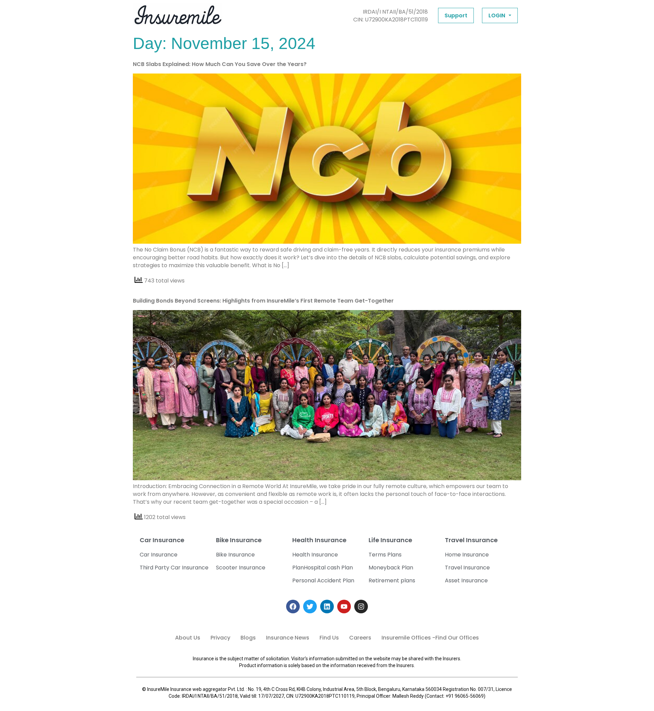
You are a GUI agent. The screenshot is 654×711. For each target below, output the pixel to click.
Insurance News (287, 638)
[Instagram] (361, 606)
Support (456, 15)
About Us (187, 638)
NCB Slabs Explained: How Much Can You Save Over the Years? (220, 64)
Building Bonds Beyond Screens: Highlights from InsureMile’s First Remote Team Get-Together (263, 301)
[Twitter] (310, 606)
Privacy (220, 638)
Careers (360, 638)
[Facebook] (293, 606)
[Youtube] (344, 606)
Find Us (329, 638)
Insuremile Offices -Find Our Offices (430, 638)
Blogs (248, 638)
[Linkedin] (327, 606)
